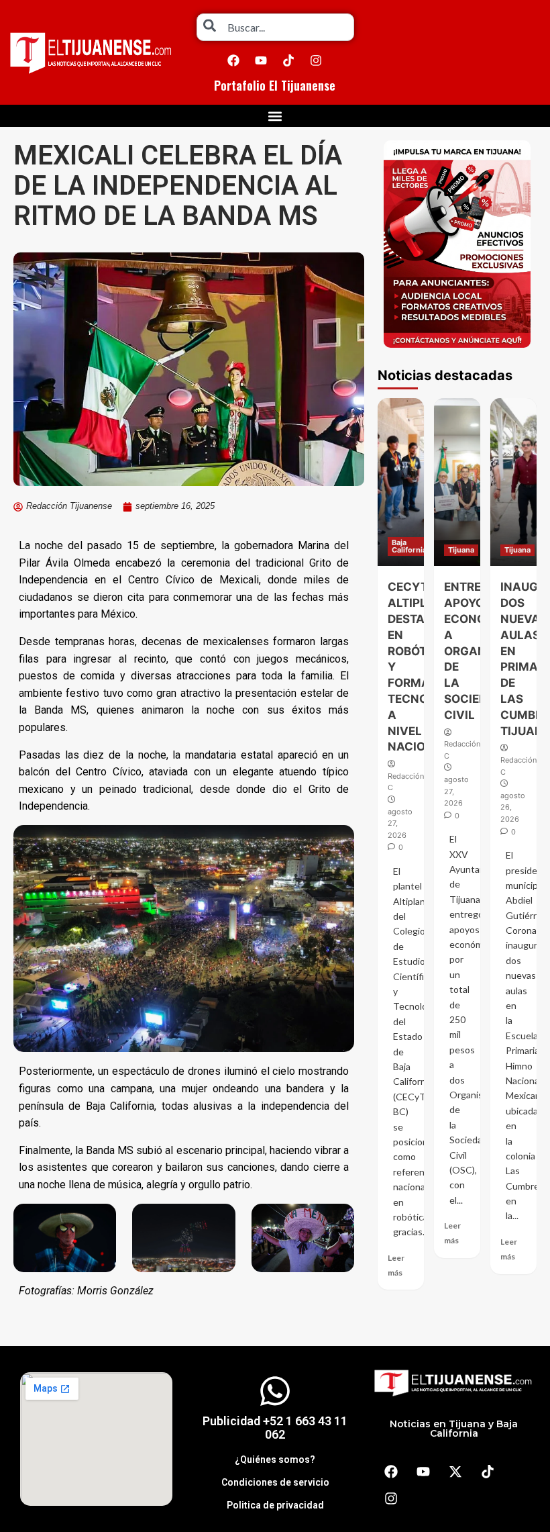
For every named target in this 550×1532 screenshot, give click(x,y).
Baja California (409, 546)
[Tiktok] (288, 60)
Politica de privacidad (275, 1505)
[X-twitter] (455, 1471)
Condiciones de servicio (275, 1482)
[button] (275, 116)
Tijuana (461, 550)
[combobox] (275, 27)
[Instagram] (316, 60)
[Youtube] (261, 60)
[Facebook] (233, 60)
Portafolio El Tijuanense (274, 85)
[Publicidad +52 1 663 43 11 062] (275, 1391)
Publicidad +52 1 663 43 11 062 (275, 1427)
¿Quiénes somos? (275, 1459)
